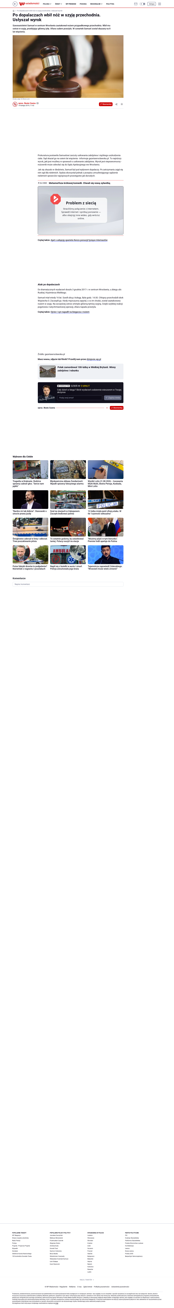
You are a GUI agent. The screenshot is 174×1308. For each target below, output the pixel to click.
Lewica (127, 1248)
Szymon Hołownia (56, 1251)
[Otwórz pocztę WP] (136, 4)
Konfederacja (129, 1246)
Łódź (89, 1246)
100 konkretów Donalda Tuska (22, 1256)
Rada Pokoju (16, 1240)
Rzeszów (90, 1269)
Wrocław (90, 1240)
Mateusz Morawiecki (56, 1238)
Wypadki (15, 1248)
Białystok (90, 1259)
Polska (46, 4)
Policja (14, 1243)
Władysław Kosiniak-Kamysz (59, 1259)
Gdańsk (89, 1254)
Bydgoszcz (90, 1256)
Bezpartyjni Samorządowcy (134, 1256)
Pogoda (83, 4)
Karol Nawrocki (55, 1264)
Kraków (89, 1243)
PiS (126, 1235)
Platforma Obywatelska (132, 1240)
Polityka (110, 4)
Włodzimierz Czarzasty (57, 1256)
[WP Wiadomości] (31, 4)
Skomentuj (107, 104)
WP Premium (71, 4)
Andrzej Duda (54, 1246)
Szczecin (90, 1248)
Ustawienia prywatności (120, 1287)
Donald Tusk (54, 1248)
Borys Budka (54, 1254)
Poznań (89, 1251)
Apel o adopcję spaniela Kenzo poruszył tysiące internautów (79, 240)
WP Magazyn (16, 1235)
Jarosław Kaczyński (56, 1235)
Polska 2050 (129, 1254)
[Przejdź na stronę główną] (15, 6)
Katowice (90, 1267)
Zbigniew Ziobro (55, 1243)
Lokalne (89, 1235)
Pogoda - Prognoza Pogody (21, 1246)
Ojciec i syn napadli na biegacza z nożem (70, 312)
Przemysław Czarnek (56, 1240)
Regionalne (95, 4)
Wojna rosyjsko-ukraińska (20, 1238)
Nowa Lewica (129, 1251)
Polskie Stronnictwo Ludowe (134, 1243)
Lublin (89, 1272)
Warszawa (90, 1238)
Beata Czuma (30, 103)
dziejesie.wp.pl (94, 359)
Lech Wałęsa (54, 1261)
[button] (142, 3)
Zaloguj (151, 4)
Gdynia (89, 1261)
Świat (57, 4)
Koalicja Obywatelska (132, 1238)
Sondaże (15, 1251)
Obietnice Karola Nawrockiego (21, 1254)
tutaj (56, 1303)
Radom (89, 1264)
